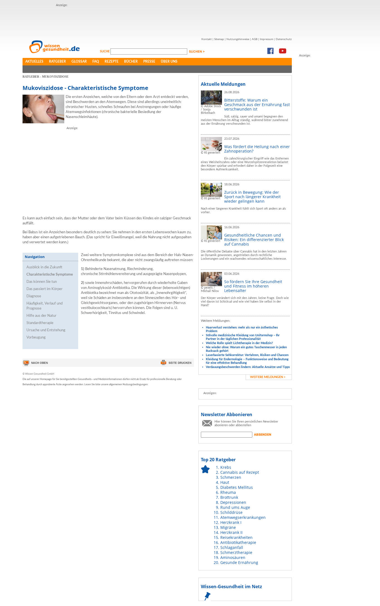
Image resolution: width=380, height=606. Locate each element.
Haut (224, 482)
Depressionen (233, 502)
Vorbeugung (36, 337)
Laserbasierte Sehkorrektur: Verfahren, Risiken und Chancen (247, 355)
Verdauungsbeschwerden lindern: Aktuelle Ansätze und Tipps (248, 367)
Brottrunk (229, 497)
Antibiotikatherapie (238, 542)
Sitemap (219, 39)
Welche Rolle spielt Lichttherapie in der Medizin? (239, 343)
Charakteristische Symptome (49, 274)
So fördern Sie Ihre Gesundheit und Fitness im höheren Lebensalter (253, 286)
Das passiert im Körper (44, 289)
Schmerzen (230, 477)
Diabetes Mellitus (236, 487)
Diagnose (33, 296)
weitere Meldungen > (267, 377)
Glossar (79, 61)
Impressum (266, 39)
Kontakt (206, 39)
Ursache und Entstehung (45, 330)
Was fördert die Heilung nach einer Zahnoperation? (257, 149)
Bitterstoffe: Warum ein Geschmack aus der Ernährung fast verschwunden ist (257, 104)
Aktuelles (34, 61)
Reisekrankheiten (236, 537)
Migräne (228, 527)
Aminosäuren (232, 557)
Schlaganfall (231, 547)
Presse (149, 61)
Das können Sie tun (41, 282)
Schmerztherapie (236, 552)
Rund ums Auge (235, 507)
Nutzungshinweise (237, 39)
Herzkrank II (231, 532)
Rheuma (228, 492)
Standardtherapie (39, 323)
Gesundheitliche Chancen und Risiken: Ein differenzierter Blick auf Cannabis (254, 239)
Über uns (169, 61)
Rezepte (112, 61)
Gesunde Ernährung (239, 562)
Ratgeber (57, 61)
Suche (105, 51)
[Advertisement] (157, 20)
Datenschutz (284, 39)
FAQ (95, 61)
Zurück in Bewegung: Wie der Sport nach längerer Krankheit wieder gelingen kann (252, 197)
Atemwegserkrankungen (243, 517)
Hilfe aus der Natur (41, 316)
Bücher (131, 61)
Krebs (225, 467)
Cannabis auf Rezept (239, 472)
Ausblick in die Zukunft (44, 267)
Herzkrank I (230, 522)
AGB (254, 39)
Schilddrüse (231, 512)
